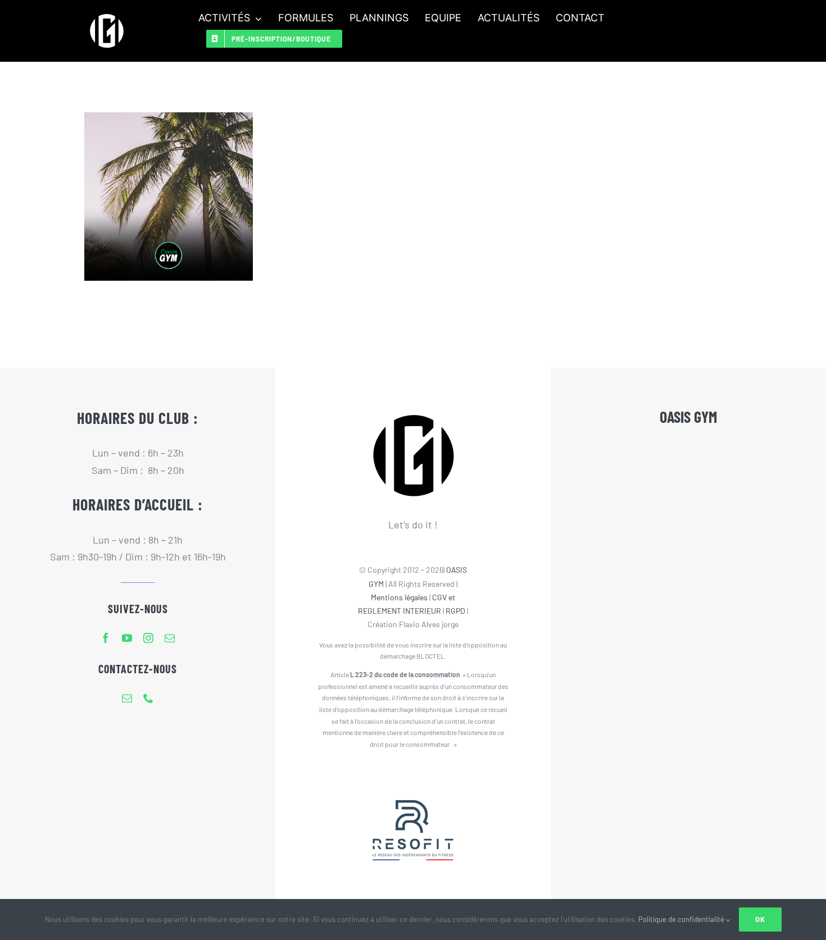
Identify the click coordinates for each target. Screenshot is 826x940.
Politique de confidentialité (682, 919)
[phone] (148, 698)
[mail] (170, 638)
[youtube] (127, 638)
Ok (760, 919)
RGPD (455, 610)
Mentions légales (399, 597)
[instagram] (148, 638)
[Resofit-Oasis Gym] (413, 777)
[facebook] (106, 638)
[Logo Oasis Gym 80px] (106, 13)
